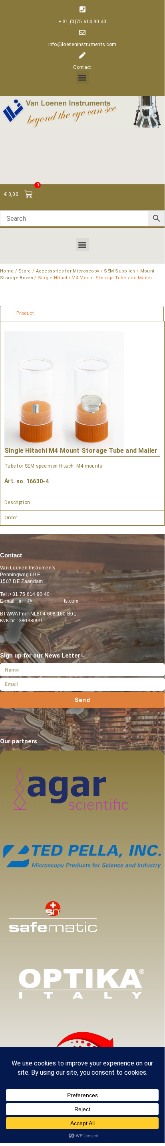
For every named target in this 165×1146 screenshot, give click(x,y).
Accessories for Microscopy (67, 271)
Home (7, 271)
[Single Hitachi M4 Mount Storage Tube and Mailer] (64, 391)
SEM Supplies (119, 271)
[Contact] (82, 55)
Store (24, 271)
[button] (82, 77)
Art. (9, 481)
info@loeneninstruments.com (82, 44)
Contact (82, 67)
